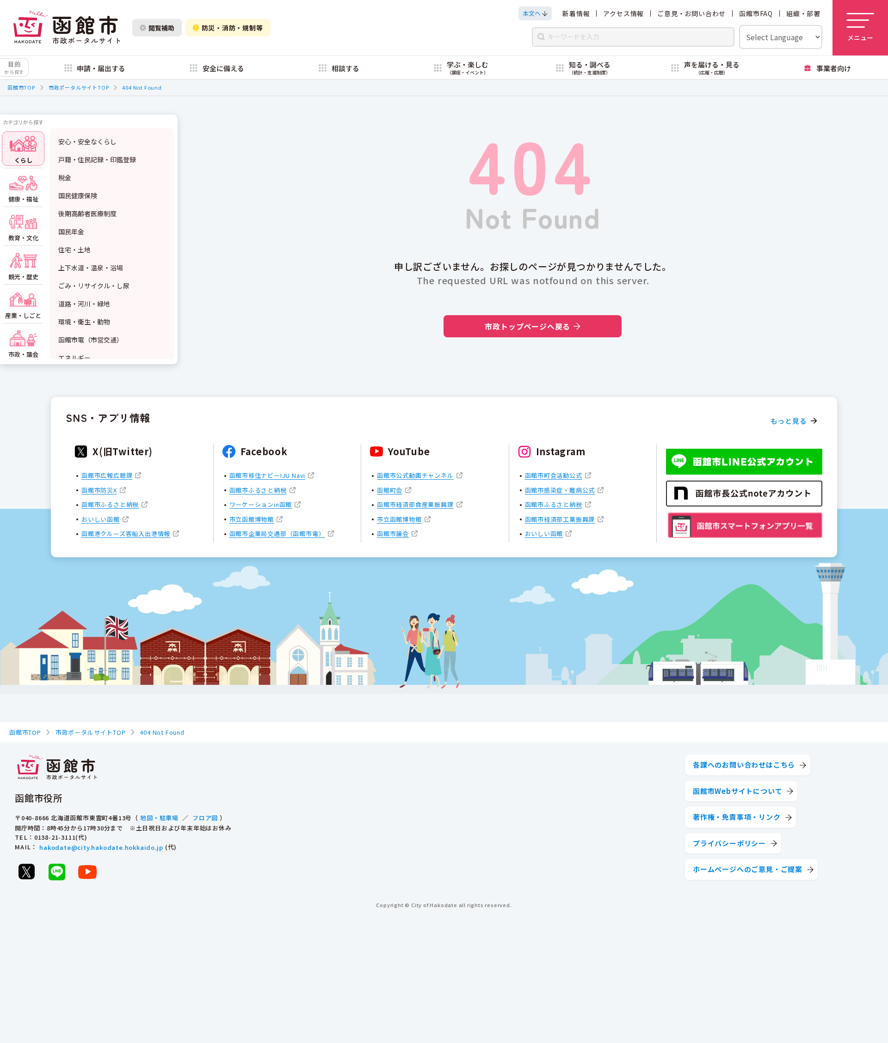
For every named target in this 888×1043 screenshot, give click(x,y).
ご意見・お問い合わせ (691, 13)
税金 (64, 177)
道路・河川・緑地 (84, 303)
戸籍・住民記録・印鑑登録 (97, 159)
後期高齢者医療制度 (87, 213)
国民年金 (71, 231)
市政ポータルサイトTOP (79, 87)
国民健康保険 (77, 195)
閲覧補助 (161, 27)
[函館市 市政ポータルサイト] (66, 27)
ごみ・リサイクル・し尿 (94, 285)
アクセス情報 (623, 13)
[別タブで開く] (26, 871)
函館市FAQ (756, 13)
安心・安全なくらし (87, 141)
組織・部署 (803, 13)
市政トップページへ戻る (527, 326)
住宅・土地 (74, 249)
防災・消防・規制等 (232, 27)
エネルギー (74, 357)
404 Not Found (141, 87)
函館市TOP (21, 87)
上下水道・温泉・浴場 (90, 267)
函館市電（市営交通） (90, 339)
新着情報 (576, 13)
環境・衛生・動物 (84, 321)
